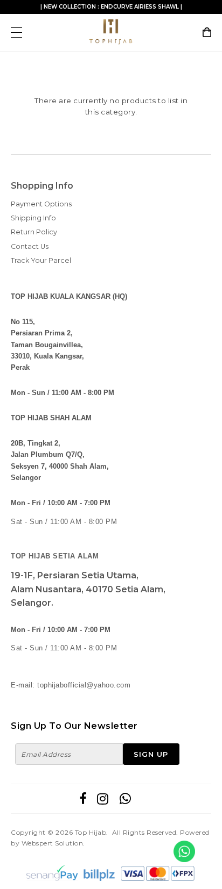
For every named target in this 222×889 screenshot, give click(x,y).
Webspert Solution (53, 843)
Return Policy (34, 232)
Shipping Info (33, 218)
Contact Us (29, 246)
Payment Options (41, 204)
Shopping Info (42, 186)
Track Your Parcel (41, 260)
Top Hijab (91, 832)
